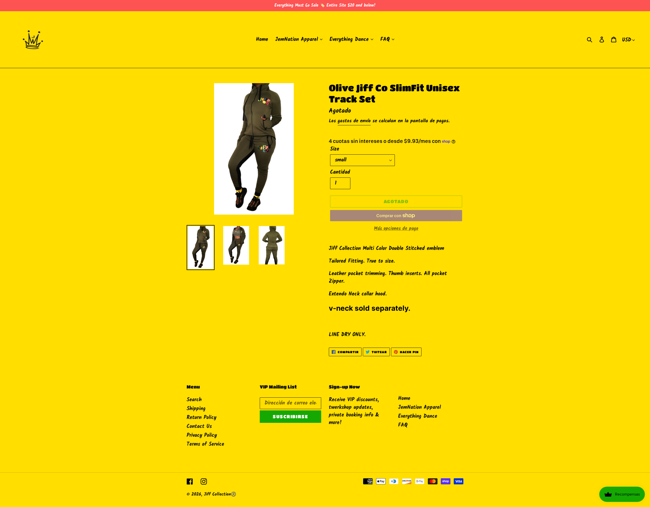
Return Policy (201, 418)
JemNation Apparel (419, 408)
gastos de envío (354, 121)
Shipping (196, 409)
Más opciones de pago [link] (396, 228)
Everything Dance (417, 416)
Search (194, 400)
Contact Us (199, 427)
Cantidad (340, 172)
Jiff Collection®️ (220, 494)
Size (334, 149)
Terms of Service (205, 444)
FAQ (403, 425)
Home (404, 399)
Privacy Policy (202, 435)
